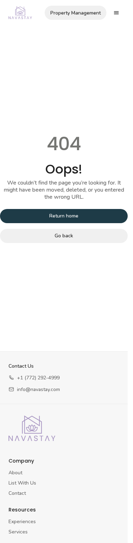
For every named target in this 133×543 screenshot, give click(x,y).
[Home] (32, 428)
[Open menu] (116, 13)
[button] (34, 378)
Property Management (75, 13)
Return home (63, 216)
